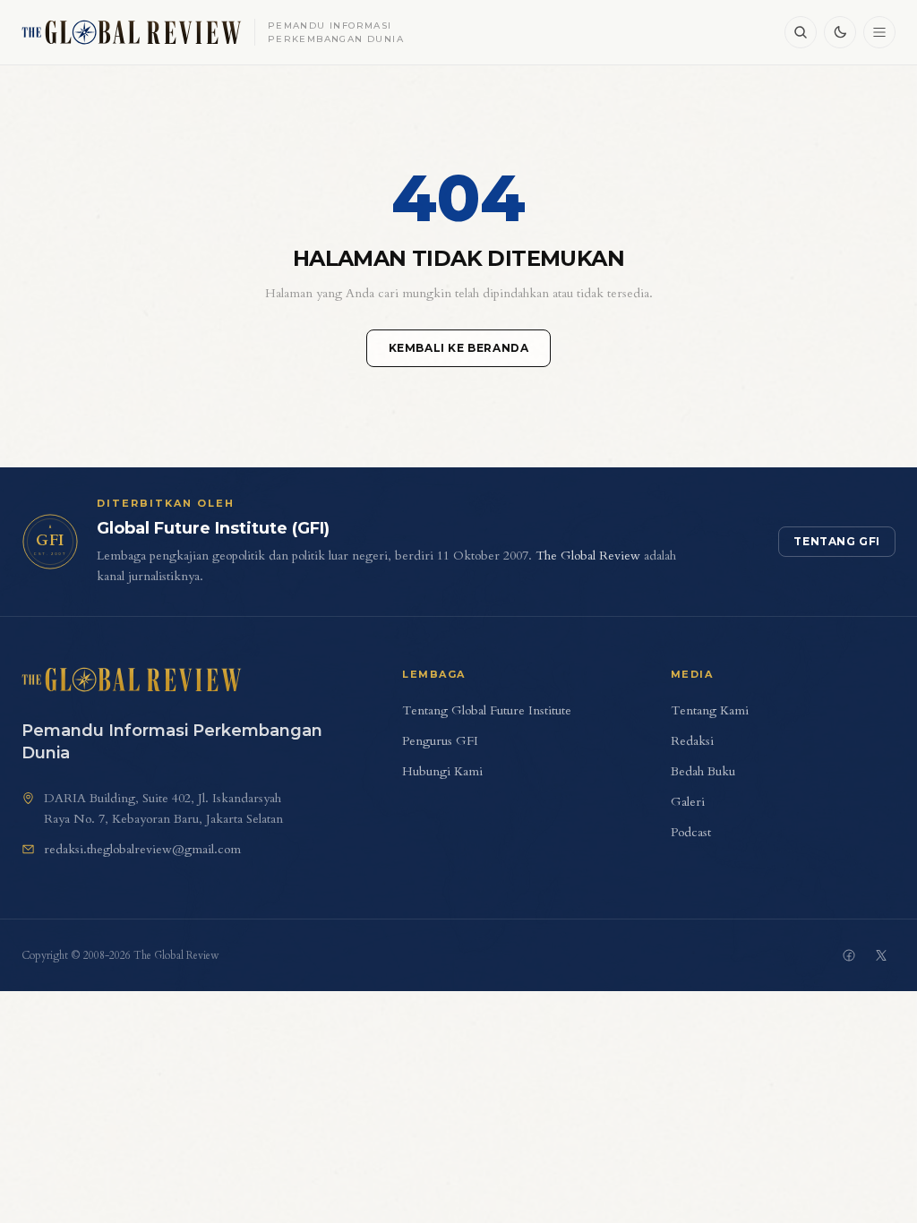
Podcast (691, 832)
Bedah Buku (703, 771)
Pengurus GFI (440, 740)
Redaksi (692, 740)
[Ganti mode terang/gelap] (840, 32)
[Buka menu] (879, 32)
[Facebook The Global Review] (849, 955)
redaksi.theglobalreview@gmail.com (142, 849)
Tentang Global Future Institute (486, 710)
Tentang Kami (710, 710)
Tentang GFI (836, 541)
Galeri (688, 801)
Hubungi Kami (442, 771)
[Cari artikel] (800, 32)
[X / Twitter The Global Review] (881, 955)
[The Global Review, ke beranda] (131, 679)
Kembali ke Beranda (459, 348)
